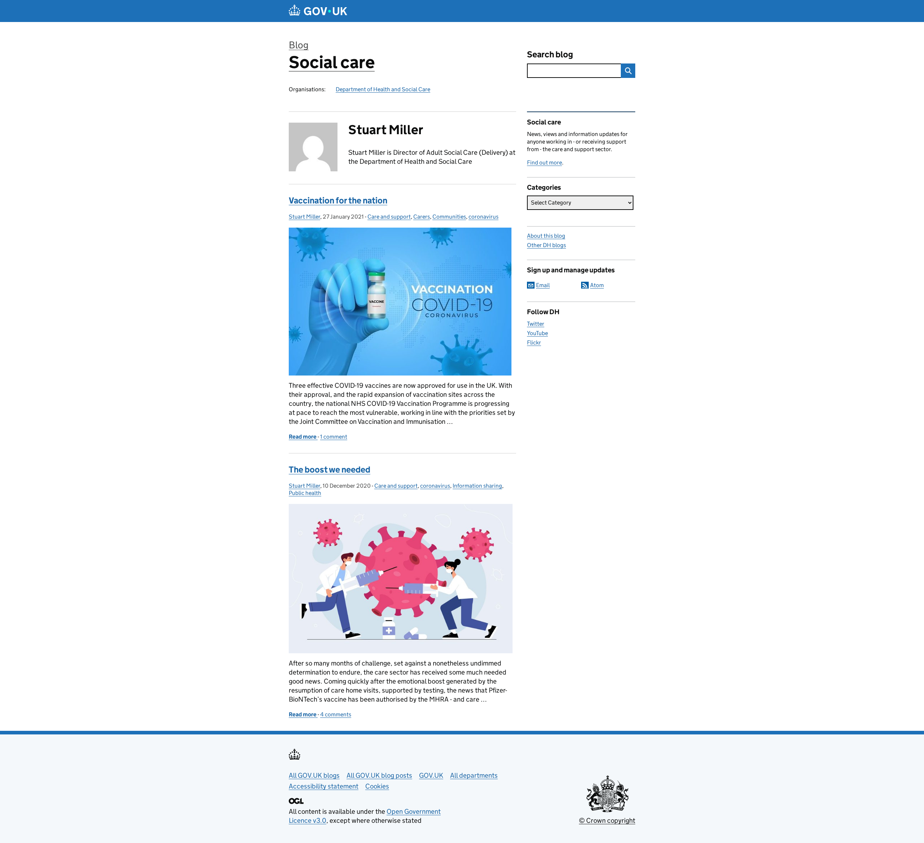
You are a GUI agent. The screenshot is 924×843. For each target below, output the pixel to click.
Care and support (389, 216)
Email (543, 285)
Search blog (550, 54)
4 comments (335, 714)
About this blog (546, 235)
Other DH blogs (546, 245)
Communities (449, 216)
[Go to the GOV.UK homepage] (318, 11)
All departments (474, 775)
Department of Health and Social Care (383, 89)
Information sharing (477, 485)
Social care (332, 62)
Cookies (377, 786)
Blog (299, 45)
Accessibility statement (323, 786)
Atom (597, 285)
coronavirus (483, 216)
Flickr (534, 342)
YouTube (537, 333)
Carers (421, 216)
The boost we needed (329, 469)
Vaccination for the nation (338, 200)
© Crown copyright (607, 820)
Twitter (535, 323)
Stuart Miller (304, 216)
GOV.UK (431, 775)
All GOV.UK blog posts (379, 775)
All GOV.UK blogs (314, 775)
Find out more (544, 162)
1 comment (333, 436)
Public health (305, 492)
